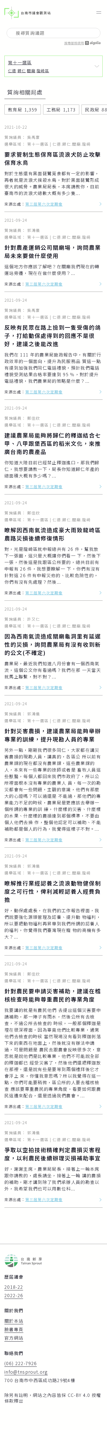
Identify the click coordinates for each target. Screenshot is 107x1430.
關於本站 (13, 1321)
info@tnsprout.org (26, 1372)
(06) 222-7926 (20, 1363)
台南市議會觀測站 (36, 12)
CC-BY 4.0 (79, 1395)
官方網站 (13, 1338)
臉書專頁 (13, 1330)
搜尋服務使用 (74, 43)
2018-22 (13, 1287)
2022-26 (13, 1296)
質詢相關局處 (25, 92)
